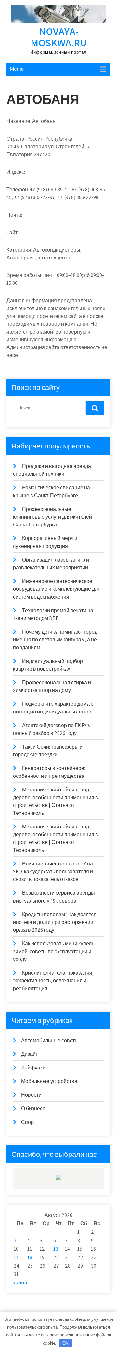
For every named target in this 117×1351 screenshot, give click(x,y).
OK (65, 1343)
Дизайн (30, 1054)
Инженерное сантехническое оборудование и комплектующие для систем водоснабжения (57, 589)
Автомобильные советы (50, 1040)
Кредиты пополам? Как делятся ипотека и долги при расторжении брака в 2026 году (55, 922)
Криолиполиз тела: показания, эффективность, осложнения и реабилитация (53, 980)
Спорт (28, 1122)
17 (16, 1257)
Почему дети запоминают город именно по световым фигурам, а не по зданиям (55, 639)
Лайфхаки (33, 1067)
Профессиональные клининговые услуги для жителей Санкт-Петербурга (52, 517)
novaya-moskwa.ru (59, 36)
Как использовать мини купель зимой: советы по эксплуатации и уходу (53, 951)
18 (29, 1257)
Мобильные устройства (49, 1081)
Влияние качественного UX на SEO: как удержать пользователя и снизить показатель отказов (53, 871)
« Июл (20, 1282)
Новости (31, 1095)
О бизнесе (33, 1108)
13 (55, 1248)
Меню (17, 69)
